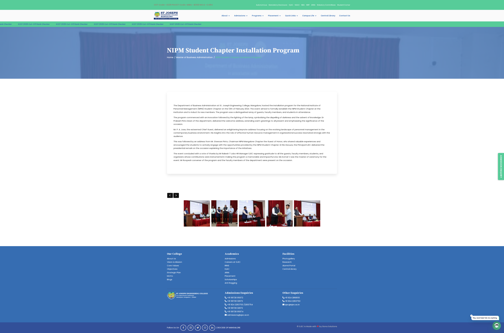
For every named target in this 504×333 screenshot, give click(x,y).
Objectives (172, 269)
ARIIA (313, 5)
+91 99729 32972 (235, 301)
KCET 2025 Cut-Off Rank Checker (19, 24)
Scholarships (231, 279)
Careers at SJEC (233, 262)
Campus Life (308, 16)
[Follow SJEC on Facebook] (183, 328)
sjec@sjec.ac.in (292, 304)
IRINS (227, 265)
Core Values (173, 265)
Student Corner (343, 5)
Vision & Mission (174, 262)
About (225, 16)
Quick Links (290, 16)
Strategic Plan (174, 272)
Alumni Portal (288, 265)
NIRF (308, 5)
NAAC (297, 5)
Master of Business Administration (194, 57)
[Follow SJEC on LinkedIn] (212, 328)
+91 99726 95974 (235, 311)
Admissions (239, 16)
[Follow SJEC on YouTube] (205, 328)
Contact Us (344, 16)
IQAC (291, 5)
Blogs (169, 279)
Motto (170, 276)
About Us (171, 258)
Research (287, 262)
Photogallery (288, 258)
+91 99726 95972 (235, 297)
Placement (273, 16)
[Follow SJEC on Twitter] (198, 328)
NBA (303, 5)
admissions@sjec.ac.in (238, 315)
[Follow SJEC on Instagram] (190, 328)
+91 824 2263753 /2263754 (240, 304)
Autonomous (261, 5)
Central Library (328, 16)
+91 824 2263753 (292, 301)
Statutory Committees (326, 5)
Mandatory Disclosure (278, 5)
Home (170, 57)
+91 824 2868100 (292, 297)
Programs (256, 16)
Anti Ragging (231, 282)
